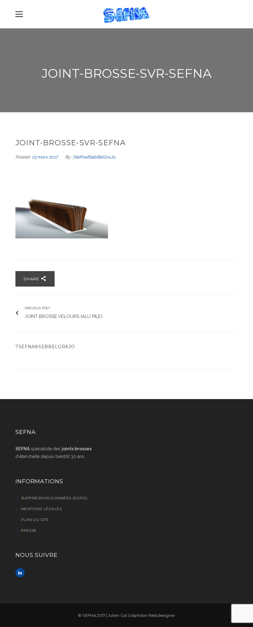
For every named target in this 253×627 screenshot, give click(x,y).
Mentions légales (41, 508)
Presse (29, 530)
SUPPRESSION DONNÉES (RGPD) (54, 498)
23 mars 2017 (45, 157)
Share (32, 278)
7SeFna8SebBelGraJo (94, 157)
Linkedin (20, 572)
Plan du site (35, 519)
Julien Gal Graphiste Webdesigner (141, 615)
